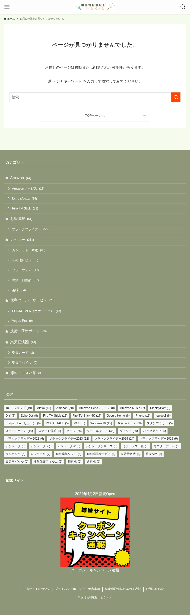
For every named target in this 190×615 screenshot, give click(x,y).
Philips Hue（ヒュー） (23, 423)
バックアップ (154, 431)
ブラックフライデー (30, 229)
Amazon (20, 178)
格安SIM (154, 454)
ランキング (15, 454)
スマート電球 (49, 431)
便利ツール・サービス (32, 300)
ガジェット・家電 (28, 250)
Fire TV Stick (25, 208)
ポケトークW (69, 446)
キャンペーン (129, 423)
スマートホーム (19, 431)
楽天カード (23, 352)
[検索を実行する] (175, 97)
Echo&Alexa (24, 198)
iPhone (142, 415)
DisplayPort (160, 408)
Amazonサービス (28, 188)
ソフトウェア (25, 270)
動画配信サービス (101, 454)
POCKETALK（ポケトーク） (36, 311)
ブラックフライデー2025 (158, 438)
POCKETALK (57, 423)
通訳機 (93, 461)
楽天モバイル (24, 362)
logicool (163, 415)
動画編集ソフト (68, 454)
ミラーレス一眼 (135, 446)
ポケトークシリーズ (101, 446)
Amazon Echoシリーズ (97, 408)
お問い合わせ (155, 589)
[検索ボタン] (183, 7)
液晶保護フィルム (48, 461)
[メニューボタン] (7, 7)
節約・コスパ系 (26, 373)
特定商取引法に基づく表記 (123, 589)
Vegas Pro (22, 320)
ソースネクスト (100, 431)
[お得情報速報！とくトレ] (95, 7)
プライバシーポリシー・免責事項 (77, 589)
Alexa (44, 408)
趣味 (19, 290)
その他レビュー (26, 260)
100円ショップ (19, 408)
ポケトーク (15, 446)
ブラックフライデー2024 (114, 438)
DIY (10, 415)
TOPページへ (95, 115)
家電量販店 (130, 454)
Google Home (118, 415)
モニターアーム (166, 446)
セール (74, 431)
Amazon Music (132, 408)
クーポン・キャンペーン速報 (95, 570)
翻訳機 (74, 461)
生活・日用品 (25, 280)
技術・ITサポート (28, 331)
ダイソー (129, 431)
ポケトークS (41, 446)
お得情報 (21, 219)
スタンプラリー (160, 423)
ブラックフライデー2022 (25, 438)
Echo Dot (29, 415)
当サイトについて (38, 589)
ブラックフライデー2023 (69, 438)
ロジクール (40, 454)
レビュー (22, 239)
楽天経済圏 (23, 342)
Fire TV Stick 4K (87, 415)
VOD (79, 423)
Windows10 (101, 423)
